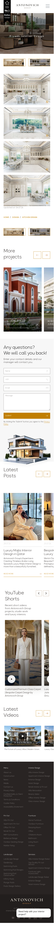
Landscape (8, 854)
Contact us (8, 787)
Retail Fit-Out (9, 831)
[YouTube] (13, 917)
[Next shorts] (46, 593)
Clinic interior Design (36, 801)
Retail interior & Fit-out (37, 787)
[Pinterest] (40, 917)
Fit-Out (7, 816)
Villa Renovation (35, 791)
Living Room (33, 842)
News (6, 780)
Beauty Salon (33, 794)
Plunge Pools (9, 883)
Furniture (32, 816)
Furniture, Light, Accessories (34, 872)
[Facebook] (24, 917)
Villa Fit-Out (9, 820)
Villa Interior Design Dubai (39, 859)
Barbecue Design (11, 838)
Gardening (8, 863)
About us (7, 772)
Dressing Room (34, 827)
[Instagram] (18, 917)
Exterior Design (34, 780)
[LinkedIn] (35, 917)
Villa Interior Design (36, 772)
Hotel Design (33, 783)
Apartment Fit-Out (11, 824)
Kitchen (31, 846)
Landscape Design (11, 859)
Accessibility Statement (13, 807)
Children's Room (35, 835)
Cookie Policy (9, 803)
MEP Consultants (11, 835)
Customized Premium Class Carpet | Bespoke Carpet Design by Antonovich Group (23, 692)
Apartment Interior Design (39, 776)
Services (31, 854)
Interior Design (34, 768)
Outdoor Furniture (35, 824)
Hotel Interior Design (36, 884)
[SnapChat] (29, 917)
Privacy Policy (9, 791)
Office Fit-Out (9, 827)
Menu (6, 768)
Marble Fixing (9, 846)
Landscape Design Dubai (38, 877)
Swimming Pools (10, 866)
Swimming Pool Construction (10, 874)
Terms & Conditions (12, 800)
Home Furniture (34, 820)
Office (30, 831)
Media (6, 783)
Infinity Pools (9, 879)
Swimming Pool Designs (13, 870)
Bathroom (32, 838)
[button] (37, 255)
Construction (9, 776)
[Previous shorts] (39, 593)
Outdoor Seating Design (13, 842)
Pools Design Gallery (12, 886)
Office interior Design (37, 798)
